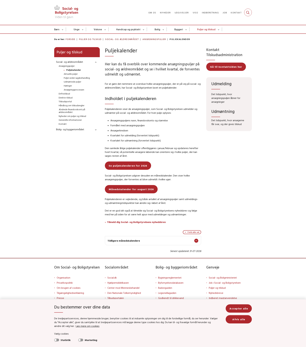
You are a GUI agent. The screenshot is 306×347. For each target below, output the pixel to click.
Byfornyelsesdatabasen (170, 282)
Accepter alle (238, 308)
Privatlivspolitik (65, 282)
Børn (56, 29)
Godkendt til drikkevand (171, 298)
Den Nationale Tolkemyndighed (124, 292)
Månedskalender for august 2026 (131, 189)
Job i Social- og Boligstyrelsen (225, 282)
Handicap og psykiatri (128, 29)
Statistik (66, 340)
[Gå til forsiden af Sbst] (66, 12)
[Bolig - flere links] (163, 29)
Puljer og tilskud (206, 29)
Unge (77, 29)
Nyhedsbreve (216, 292)
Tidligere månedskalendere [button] (124, 240)
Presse (60, 298)
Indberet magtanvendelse (223, 298)
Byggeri (178, 29)
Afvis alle (238, 319)
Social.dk (112, 277)
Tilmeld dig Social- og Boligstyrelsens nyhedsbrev (136, 222)
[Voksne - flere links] (105, 29)
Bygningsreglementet (170, 277)
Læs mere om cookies (87, 326)
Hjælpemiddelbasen (118, 282)
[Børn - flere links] (62, 29)
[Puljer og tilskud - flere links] (218, 29)
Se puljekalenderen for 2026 (128, 165)
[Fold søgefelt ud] (248, 12)
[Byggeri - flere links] (186, 29)
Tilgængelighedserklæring (70, 292)
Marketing (91, 340)
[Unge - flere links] (83, 29)
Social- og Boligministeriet (223, 277)
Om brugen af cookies (68, 287)
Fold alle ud (193, 232)
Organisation (63, 277)
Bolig (157, 29)
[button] (95, 62)
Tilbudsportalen (115, 298)
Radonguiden (165, 287)
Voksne (98, 29)
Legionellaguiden (167, 292)
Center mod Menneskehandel (123, 287)
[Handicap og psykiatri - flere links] (143, 29)
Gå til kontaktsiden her (226, 66)
